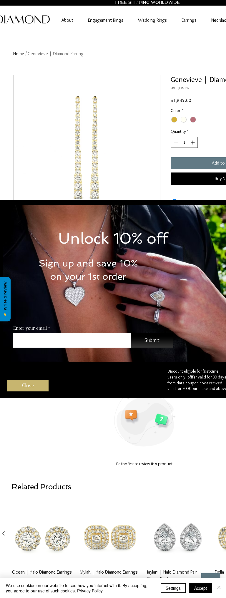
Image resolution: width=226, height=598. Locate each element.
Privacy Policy (90, 591)
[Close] (218, 588)
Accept (200, 588)
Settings (173, 588)
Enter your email (30, 328)
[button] (28, 385)
